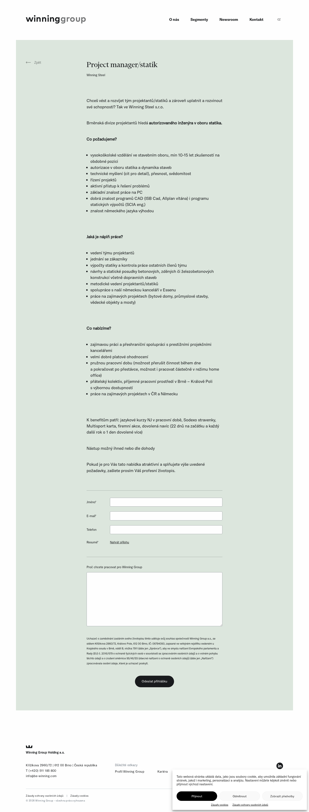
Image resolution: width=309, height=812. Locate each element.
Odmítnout (240, 796)
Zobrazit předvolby (282, 796)
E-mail (91, 516)
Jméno (91, 502)
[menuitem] (279, 19)
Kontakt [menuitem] (256, 19)
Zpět (37, 62)
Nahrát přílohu (119, 542)
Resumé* (92, 542)
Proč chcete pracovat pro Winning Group (114, 567)
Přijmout (196, 796)
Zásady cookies (219, 804)
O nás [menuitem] (174, 19)
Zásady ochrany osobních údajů (250, 804)
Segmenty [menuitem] (199, 19)
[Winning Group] (56, 19)
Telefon (91, 530)
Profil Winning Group (129, 772)
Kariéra (162, 772)
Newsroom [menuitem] (228, 19)
